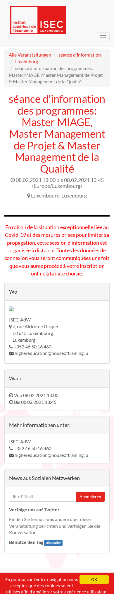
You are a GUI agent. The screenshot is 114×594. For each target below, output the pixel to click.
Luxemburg (26, 61)
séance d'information (79, 54)
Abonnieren (90, 496)
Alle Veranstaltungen (30, 54)
